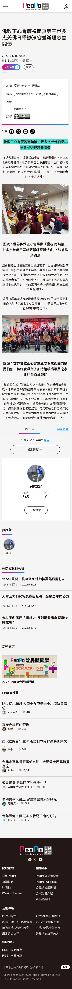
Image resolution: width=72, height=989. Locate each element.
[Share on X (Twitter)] (18, 131)
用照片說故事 (10, 933)
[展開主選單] (5, 6)
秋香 (10, 749)
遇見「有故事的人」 (49, 933)
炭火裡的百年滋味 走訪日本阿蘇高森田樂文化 (34, 743)
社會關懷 (21, 94)
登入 (47, 440)
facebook (30, 859)
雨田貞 (12, 803)
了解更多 (36, 510)
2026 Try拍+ (10, 916)
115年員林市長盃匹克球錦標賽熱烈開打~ (33, 579)
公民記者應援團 (46, 887)
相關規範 (7, 882)
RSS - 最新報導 (12, 950)
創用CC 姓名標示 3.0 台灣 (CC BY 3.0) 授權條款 (22, 116)
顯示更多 (19, 108)
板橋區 (36, 86)
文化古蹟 (36, 94)
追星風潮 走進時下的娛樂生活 (24, 782)
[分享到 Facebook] (11, 131)
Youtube (41, 859)
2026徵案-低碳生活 (48, 916)
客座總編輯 (43, 899)
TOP (65, 967)
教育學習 (51, 94)
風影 (10, 728)
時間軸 (6, 887)
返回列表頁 (35, 449)
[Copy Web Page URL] (32, 131)
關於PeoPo (9, 876)
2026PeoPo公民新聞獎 (18, 681)
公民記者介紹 (44, 893)
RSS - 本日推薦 (12, 955)
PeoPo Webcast (46, 882)
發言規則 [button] (63, 429)
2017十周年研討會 (48, 922)
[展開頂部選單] (66, 6)
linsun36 (13, 712)
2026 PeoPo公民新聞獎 (17, 922)
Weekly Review (12, 893)
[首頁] (36, 6)
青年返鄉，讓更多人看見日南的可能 (29, 815)
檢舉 (28, 67)
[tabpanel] (35, 440)
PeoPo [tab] (29, 429)
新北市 (25, 86)
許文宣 (12, 820)
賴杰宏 (36, 486)
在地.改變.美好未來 (48, 927)
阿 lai (11, 770)
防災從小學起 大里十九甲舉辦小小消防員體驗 (34, 705)
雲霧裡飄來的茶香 (15, 724)
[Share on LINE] (25, 131)
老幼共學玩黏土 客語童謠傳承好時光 (29, 799)
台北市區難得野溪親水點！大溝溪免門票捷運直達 (36, 763)
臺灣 (17, 86)
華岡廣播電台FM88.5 (20, 786)
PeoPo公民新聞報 (47, 876)
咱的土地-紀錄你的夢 (15, 927)
